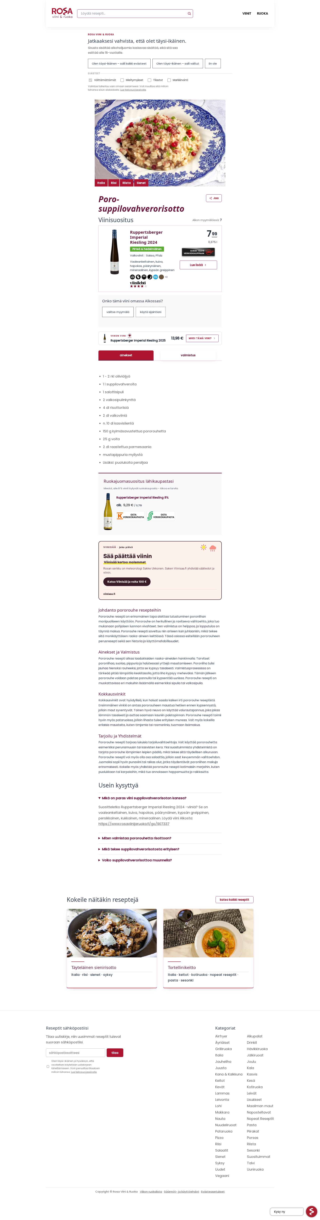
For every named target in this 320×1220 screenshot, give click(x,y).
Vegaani (222, 1175)
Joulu (251, 1061)
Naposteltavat (259, 1112)
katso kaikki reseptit (234, 900)
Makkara (222, 1112)
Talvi (251, 1163)
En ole (213, 63)
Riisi (114, 183)
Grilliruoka (223, 1049)
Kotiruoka (255, 1087)
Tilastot (158, 80)
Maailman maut (260, 1106)
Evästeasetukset (213, 1192)
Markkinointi (180, 80)
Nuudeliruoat (225, 1125)
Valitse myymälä (117, 312)
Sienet (141, 183)
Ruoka (262, 13)
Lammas (222, 1093)
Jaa (216, 198)
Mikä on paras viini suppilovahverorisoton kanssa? (144, 798)
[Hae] (189, 13)
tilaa (115, 1053)
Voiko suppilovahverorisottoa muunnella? (137, 860)
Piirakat (253, 1131)
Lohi (218, 1106)
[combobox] (135, 13)
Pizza (219, 1137)
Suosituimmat (258, 1156)
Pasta (251, 1125)
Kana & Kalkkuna (228, 1074)
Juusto (221, 1068)
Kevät (220, 1087)
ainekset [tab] (126, 355)
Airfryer (221, 1036)
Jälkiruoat (255, 1055)
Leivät (251, 1093)
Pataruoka (223, 1131)
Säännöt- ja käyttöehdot (181, 1192)
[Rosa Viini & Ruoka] (62, 13)
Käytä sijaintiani (150, 312)
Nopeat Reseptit (260, 1118)
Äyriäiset (222, 1042)
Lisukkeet (254, 1099)
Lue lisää (196, 265)
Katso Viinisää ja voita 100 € (126, 581)
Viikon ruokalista (151, 1192)
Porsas (252, 1137)
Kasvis (252, 1074)
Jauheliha (223, 1061)
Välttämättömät (105, 80)
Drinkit (252, 1042)
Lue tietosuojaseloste (133, 90)
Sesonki (253, 1150)
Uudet (220, 1169)
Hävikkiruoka (257, 1049)
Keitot (220, 1080)
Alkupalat (254, 1036)
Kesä (251, 1080)
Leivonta (222, 1099)
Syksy (220, 1163)
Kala (250, 1068)
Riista (127, 183)
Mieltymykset (134, 80)
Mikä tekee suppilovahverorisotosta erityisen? (140, 849)
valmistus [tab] (188, 355)
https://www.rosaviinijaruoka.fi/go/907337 (133, 823)
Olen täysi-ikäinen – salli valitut (177, 63)
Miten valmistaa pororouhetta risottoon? (136, 838)
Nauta (220, 1118)
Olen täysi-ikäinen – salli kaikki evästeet (119, 63)
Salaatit (221, 1150)
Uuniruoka (255, 1169)
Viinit (246, 13)
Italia (101, 183)
